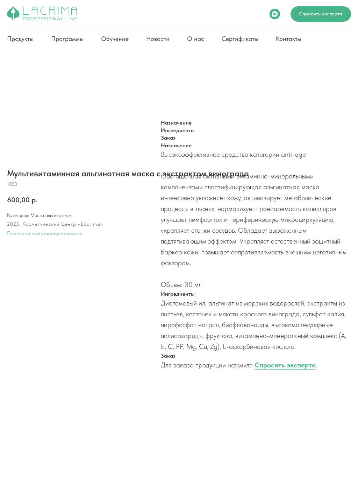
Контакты (288, 38)
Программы (67, 38)
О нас (195, 38)
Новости (158, 38)
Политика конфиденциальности (45, 233)
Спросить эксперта (285, 365)
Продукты (20, 38)
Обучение (115, 38)
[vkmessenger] (275, 14)
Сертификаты (240, 38)
